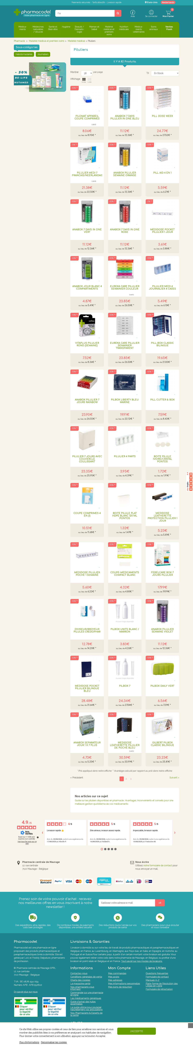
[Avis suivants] (175, 833)
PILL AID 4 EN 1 (162, 173)
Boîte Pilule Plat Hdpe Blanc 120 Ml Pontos (124, 516)
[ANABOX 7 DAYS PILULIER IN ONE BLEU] (125, 98)
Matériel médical (76, 41)
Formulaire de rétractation (159, 989)
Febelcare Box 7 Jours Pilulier (162, 573)
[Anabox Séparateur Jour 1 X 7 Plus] (87, 725)
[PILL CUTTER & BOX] (162, 382)
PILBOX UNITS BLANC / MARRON (124, 630)
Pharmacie (19, 41)
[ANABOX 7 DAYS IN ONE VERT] (87, 212)
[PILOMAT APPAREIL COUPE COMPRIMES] (87, 98)
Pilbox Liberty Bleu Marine (125, 401)
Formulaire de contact (157, 976)
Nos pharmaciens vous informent (82, 988)
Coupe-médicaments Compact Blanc (124, 573)
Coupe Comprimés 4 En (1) (87, 514)
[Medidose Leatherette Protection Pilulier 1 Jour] (162, 495)
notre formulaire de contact (157, 865)
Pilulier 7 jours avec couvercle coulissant (87, 459)
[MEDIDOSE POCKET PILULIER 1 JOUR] (162, 212)
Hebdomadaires (24, 54)
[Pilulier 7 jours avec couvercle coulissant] (87, 439)
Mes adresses (115, 980)
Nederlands (168, 2)
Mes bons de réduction (120, 987)
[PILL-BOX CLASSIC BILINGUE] (162, 325)
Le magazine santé (80, 983)
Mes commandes (117, 973)
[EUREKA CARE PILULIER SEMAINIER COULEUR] (125, 269)
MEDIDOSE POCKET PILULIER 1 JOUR (162, 230)
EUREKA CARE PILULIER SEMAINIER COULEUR (124, 287)
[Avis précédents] (42, 833)
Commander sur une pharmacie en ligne (86, 993)
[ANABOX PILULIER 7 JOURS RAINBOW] (87, 382)
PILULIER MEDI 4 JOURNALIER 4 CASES (162, 287)
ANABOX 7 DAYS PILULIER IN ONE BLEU (124, 117)
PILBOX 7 (124, 686)
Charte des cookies (80, 980)
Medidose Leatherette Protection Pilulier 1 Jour (162, 517)
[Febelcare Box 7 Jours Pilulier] (162, 555)
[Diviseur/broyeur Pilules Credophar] (87, 611)
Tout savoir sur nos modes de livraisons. (141, 961)
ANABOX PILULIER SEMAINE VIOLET (162, 630)
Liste (89, 82)
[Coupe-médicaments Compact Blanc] (125, 555)
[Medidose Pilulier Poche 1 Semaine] (87, 555)
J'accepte (136, 1031)
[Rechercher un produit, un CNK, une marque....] (118, 13)
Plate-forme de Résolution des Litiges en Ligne (162, 984)
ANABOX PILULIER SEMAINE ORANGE (124, 174)
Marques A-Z (152, 980)
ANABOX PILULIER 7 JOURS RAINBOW (87, 401)
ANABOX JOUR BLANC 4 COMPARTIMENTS (87, 287)
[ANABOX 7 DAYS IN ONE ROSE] (125, 212)
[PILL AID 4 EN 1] (162, 155)
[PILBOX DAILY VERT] (162, 668)
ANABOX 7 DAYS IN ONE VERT (87, 230)
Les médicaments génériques (85, 998)
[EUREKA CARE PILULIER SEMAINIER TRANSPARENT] (125, 325)
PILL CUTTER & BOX (162, 400)
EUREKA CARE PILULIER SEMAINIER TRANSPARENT (124, 345)
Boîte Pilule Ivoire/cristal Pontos (162, 459)
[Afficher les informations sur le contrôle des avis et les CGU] (38, 837)
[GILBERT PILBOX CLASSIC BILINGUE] (162, 725)
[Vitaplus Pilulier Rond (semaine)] (87, 325)
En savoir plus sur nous (26, 991)
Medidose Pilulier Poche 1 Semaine (87, 573)
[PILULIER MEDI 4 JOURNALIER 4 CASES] (162, 269)
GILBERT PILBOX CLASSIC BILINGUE (162, 744)
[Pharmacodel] (32, 13)
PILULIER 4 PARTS (125, 456)
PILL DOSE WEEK (162, 116)
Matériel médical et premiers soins (46, 41)
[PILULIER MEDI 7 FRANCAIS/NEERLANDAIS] (87, 155)
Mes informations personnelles (124, 983)
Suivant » (174, 778)
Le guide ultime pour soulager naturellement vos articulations (86, 1008)
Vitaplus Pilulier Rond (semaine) (87, 344)
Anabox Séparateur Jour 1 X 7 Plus (87, 744)
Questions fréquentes (157, 973)
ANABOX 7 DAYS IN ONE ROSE (124, 230)
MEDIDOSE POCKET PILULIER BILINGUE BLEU (87, 688)
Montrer (74, 72)
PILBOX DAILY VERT (162, 686)
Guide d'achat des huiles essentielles (83, 1002)
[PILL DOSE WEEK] (162, 98)
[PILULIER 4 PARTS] (125, 439)
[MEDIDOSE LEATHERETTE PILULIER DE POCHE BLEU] (125, 725)
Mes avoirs (113, 976)
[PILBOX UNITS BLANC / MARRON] (125, 611)
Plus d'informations (29, 1042)
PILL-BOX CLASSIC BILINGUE (162, 344)
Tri (147, 73)
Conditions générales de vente (86, 976)
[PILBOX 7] (125, 668)
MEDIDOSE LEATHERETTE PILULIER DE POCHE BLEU (124, 745)
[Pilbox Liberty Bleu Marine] (125, 382)
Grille (84, 82)
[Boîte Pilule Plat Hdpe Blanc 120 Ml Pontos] (125, 495)
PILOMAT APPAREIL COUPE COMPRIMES (87, 117)
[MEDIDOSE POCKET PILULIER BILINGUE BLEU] (87, 668)
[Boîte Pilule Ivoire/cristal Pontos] (162, 439)
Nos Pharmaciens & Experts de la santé (86, 1014)
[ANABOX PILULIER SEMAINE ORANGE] (125, 155)
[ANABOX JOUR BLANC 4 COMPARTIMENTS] (87, 269)
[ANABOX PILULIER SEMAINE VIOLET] (162, 611)
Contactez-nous (78, 973)
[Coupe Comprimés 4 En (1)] (87, 495)
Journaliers (42, 54)
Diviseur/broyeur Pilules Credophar (87, 630)
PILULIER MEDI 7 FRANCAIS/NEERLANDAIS (87, 174)
